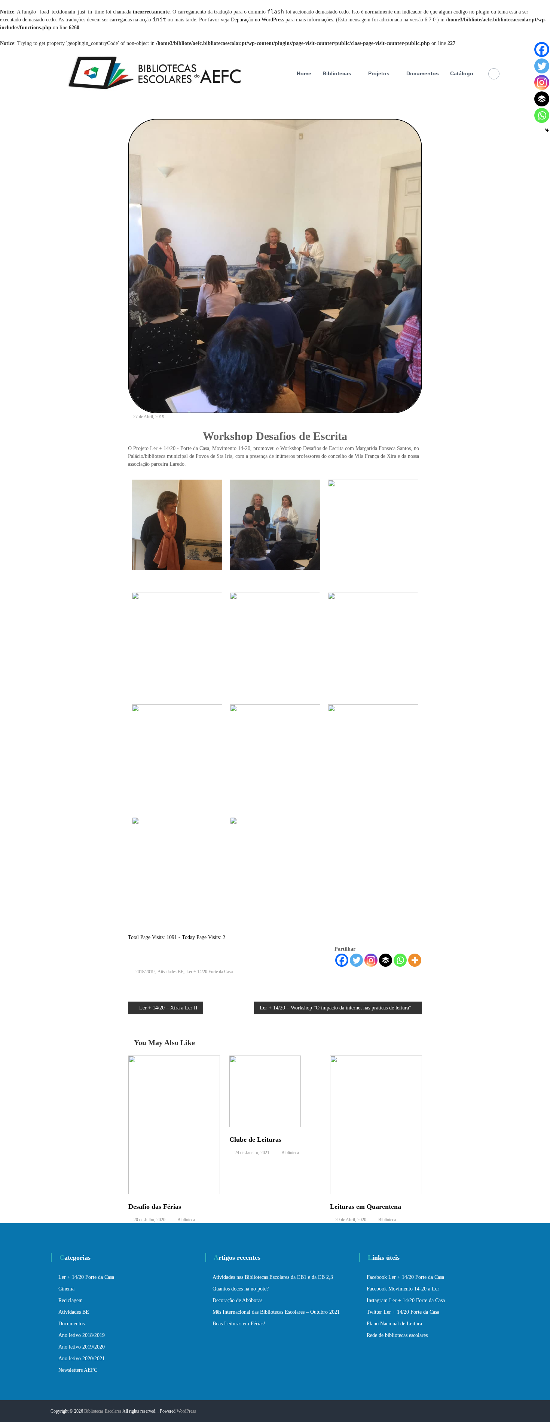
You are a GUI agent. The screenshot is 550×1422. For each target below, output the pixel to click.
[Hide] (547, 130)
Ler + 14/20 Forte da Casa (209, 971)
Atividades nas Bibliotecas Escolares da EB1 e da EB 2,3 (273, 1277)
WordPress (186, 1411)
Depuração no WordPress (257, 19)
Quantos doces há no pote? (241, 1289)
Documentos (422, 73)
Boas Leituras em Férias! (239, 1323)
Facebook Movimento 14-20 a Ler (403, 1289)
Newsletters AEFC (77, 1370)
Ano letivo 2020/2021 (81, 1358)
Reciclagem (70, 1300)
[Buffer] (385, 960)
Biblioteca (186, 1219)
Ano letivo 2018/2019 (81, 1335)
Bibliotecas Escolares (103, 1411)
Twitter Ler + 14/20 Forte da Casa (403, 1312)
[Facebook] (341, 960)
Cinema (66, 1289)
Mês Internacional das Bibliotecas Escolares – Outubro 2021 (276, 1312)
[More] (414, 960)
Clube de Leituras (255, 1139)
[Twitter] (356, 960)
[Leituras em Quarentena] (376, 1124)
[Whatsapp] (400, 960)
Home (304, 73)
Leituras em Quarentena (365, 1206)
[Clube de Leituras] (265, 1091)
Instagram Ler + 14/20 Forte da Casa (406, 1300)
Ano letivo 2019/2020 (81, 1347)
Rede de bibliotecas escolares (397, 1335)
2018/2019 (145, 971)
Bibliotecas (337, 73)
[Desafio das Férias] (174, 1124)
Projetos (378, 73)
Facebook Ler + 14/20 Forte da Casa (405, 1277)
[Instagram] (371, 960)
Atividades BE (170, 971)
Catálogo (461, 73)
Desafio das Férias (154, 1206)
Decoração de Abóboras (237, 1300)
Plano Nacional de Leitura (394, 1323)
